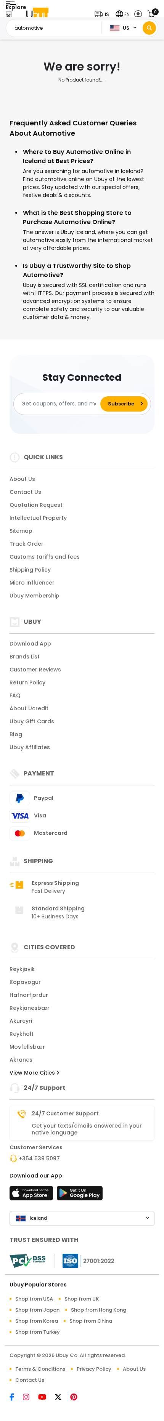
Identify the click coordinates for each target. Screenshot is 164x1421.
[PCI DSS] (27, 1261)
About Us (22, 479)
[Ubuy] (37, 14)
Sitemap (21, 531)
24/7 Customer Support (65, 1113)
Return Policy (27, 682)
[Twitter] (62, 1398)
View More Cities (33, 1073)
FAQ (15, 695)
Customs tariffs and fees (45, 557)
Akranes (21, 1060)
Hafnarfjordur (29, 995)
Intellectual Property (38, 518)
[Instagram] (30, 1398)
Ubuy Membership (34, 595)
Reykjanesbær (30, 1008)
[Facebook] (16, 1398)
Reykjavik (22, 969)
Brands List (25, 656)
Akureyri (21, 1021)
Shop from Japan (37, 1310)
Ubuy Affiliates (30, 747)
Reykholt (22, 1034)
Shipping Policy (30, 570)
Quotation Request (36, 505)
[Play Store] (80, 1195)
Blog (16, 734)
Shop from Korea (36, 1321)
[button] (103, 14)
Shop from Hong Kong (98, 1310)
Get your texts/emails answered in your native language (87, 1129)
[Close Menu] (8, 16)
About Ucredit (29, 708)
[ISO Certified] (85, 1260)
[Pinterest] (77, 1398)
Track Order (26, 544)
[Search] (149, 28)
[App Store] (32, 1195)
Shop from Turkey (37, 1332)
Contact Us (25, 492)
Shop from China (90, 1321)
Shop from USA (34, 1298)
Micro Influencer (32, 582)
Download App (30, 643)
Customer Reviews (35, 669)
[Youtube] (46, 1398)
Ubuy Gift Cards (32, 721)
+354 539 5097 (39, 1158)
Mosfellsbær (27, 1047)
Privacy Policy (94, 1369)
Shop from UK (81, 1298)
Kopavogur (25, 982)
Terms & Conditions (40, 1369)
